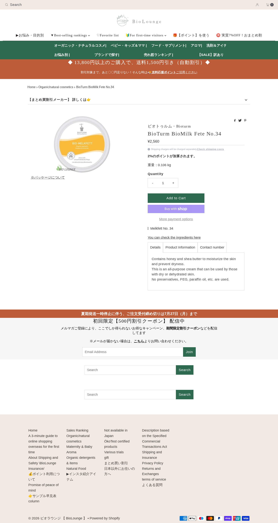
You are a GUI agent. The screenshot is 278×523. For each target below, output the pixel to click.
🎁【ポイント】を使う (191, 35)
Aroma (71, 452)
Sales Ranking (77, 430)
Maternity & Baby (79, 447)
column (33, 501)
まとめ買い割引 (116, 463)
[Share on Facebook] (235, 120)
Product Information (180, 247)
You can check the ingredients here (174, 237)
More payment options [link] (176, 219)
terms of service (154, 479)
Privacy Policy (152, 463)
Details (155, 247)
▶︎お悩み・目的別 (30, 35)
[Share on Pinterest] (245, 120)
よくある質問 (152, 485)
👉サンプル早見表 (42, 496)
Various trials (114, 452)
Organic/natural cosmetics (55, 87)
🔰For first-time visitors (145, 35)
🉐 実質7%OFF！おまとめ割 (239, 35)
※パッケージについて (48, 177)
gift (106, 458)
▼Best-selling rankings (69, 35)
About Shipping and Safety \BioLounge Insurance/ (43, 463)
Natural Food (76, 469)
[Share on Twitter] (240, 120)
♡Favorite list (108, 35)
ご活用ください (172, 72)
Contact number (212, 247)
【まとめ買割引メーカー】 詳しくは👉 (59, 100)
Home (31, 87)
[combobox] (47, 5)
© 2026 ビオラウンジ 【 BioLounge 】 (57, 518)
